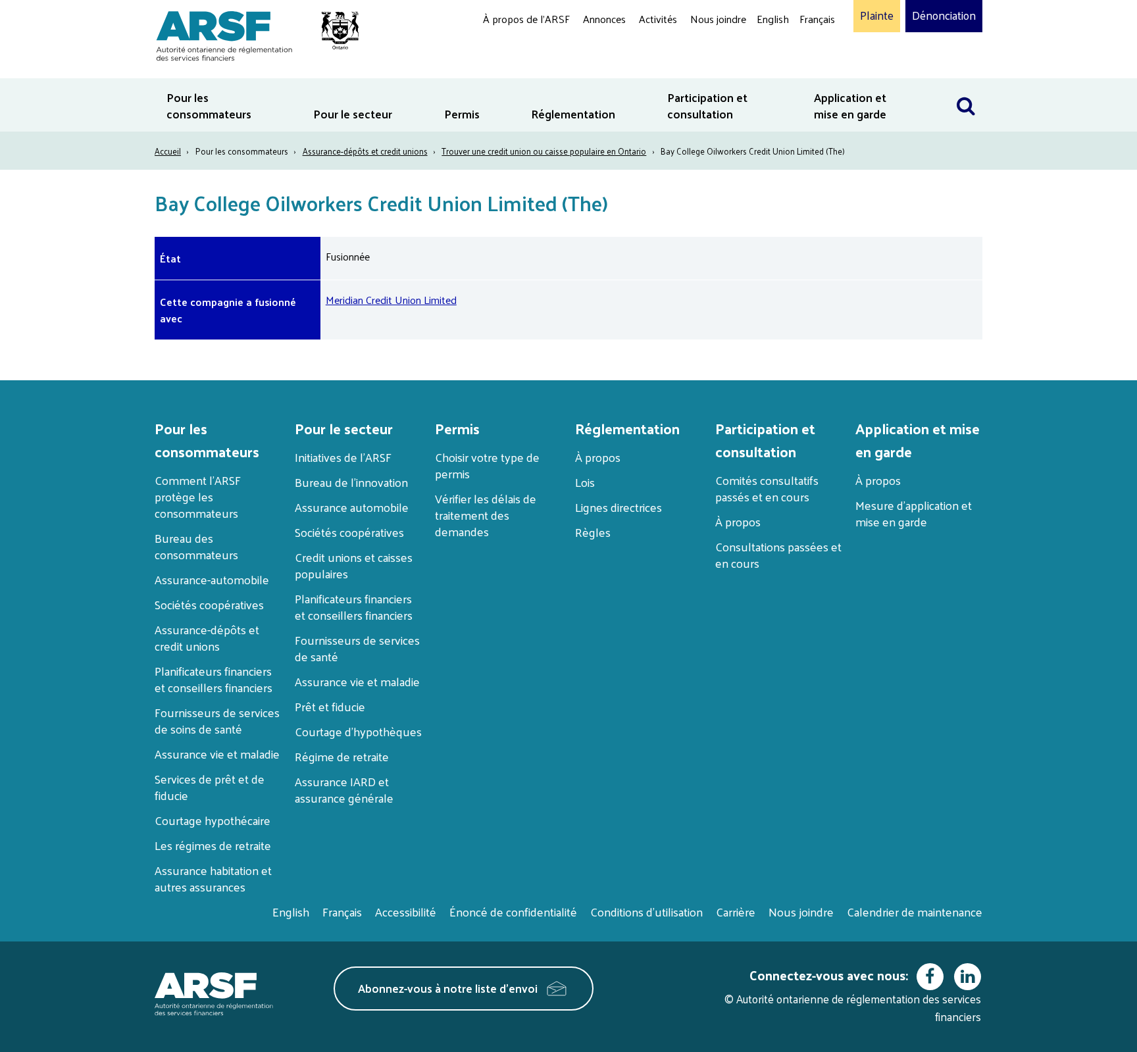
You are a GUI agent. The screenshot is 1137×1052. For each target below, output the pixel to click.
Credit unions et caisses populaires (354, 565)
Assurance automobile (352, 507)
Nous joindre (718, 18)
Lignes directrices (618, 507)
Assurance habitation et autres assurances (213, 878)
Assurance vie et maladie (217, 753)
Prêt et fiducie (330, 706)
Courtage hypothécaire (212, 820)
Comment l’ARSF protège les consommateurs (198, 496)
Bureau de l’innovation (351, 482)
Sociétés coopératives (209, 604)
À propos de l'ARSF (526, 18)
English (773, 18)
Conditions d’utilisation (646, 911)
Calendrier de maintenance (914, 911)
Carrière (735, 911)
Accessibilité (405, 911)
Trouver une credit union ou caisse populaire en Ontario (544, 151)
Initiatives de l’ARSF (343, 457)
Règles (593, 532)
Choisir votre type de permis (487, 465)
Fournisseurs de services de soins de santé (217, 720)
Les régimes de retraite (213, 845)
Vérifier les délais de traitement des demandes (485, 514)
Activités (658, 18)
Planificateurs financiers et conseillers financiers (213, 679)
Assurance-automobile (212, 579)
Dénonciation (944, 16)
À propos (597, 457)
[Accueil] (251, 34)
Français (817, 18)
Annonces (604, 18)
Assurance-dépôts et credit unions (365, 151)
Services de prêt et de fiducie (210, 786)
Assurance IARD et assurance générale (344, 789)
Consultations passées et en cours (778, 554)
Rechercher (965, 86)
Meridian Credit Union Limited (391, 299)
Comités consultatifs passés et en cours (767, 488)
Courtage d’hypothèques (358, 731)
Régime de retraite (342, 756)
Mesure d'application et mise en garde (913, 513)
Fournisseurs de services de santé (357, 648)
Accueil (168, 151)
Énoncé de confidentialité (513, 911)
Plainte (877, 16)
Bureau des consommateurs (196, 546)
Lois (585, 482)
